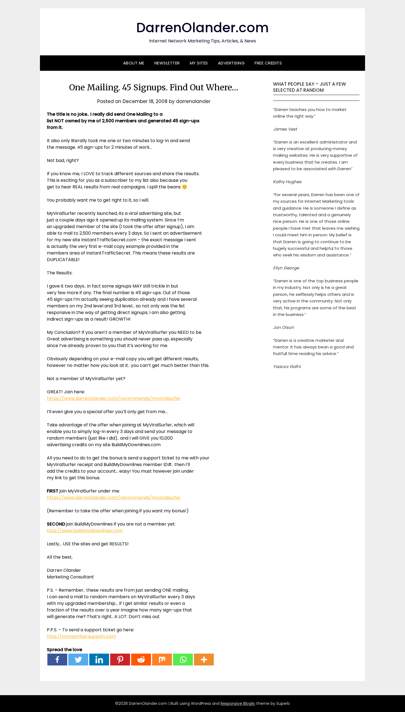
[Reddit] (141, 659)
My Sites (199, 63)
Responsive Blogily (238, 703)
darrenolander (193, 101)
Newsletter (167, 63)
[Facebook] (57, 659)
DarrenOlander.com (202, 27)
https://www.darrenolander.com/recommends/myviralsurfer (114, 398)
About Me (133, 63)
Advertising (231, 63)
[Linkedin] (99, 659)
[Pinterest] (120, 659)
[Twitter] (78, 659)
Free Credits (268, 63)
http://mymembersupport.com (81, 636)
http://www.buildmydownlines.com (85, 530)
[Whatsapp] (183, 659)
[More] (204, 659)
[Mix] (162, 659)
